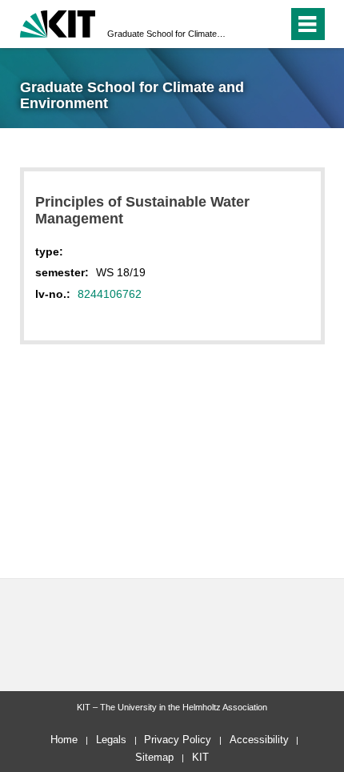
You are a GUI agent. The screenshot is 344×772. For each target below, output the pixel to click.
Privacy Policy (177, 740)
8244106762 (110, 293)
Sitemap (154, 757)
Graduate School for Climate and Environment (167, 33)
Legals (111, 740)
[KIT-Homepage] (58, 22)
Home (64, 740)
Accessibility (259, 740)
